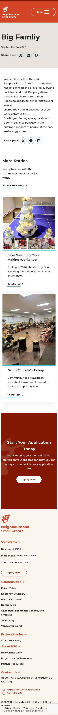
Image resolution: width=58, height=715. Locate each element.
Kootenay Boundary (13, 593)
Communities (11, 582)
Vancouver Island (11, 625)
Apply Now (29, 479)
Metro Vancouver (11, 599)
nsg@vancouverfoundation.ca (23, 689)
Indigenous (18, 555)
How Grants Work (11, 652)
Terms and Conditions (35, 708)
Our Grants (9, 541)
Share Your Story (11, 640)
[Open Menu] (47, 12)
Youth (15, 562)
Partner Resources (12, 663)
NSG (11, 548)
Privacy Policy (12, 708)
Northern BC (8, 604)
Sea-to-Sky (7, 620)
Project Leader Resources (16, 658)
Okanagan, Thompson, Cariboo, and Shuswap (22, 612)
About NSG (9, 646)
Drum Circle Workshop (25, 370)
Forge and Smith (33, 710)
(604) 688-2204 (15, 693)
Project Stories (12, 634)
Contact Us (9, 672)
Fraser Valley (8, 588)
